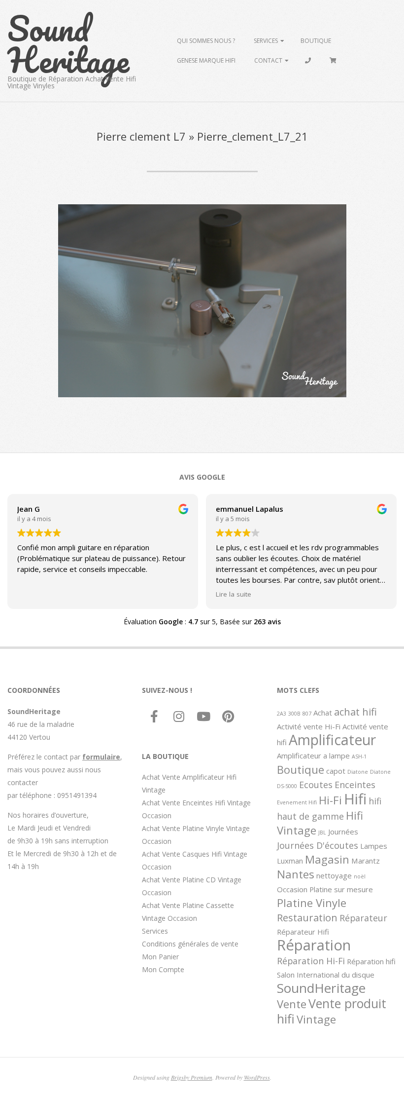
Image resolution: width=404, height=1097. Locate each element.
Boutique (316, 41)
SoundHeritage (321, 988)
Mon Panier (160, 956)
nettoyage (334, 875)
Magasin (327, 859)
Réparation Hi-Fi (311, 961)
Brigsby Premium (191, 1077)
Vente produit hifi (331, 1011)
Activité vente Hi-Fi (308, 726)
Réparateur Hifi (303, 932)
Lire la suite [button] (233, 594)
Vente (291, 1003)
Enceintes (355, 785)
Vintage (316, 1019)
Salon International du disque (325, 975)
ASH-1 (359, 756)
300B (294, 713)
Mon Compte (163, 969)
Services (266, 41)
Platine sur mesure (341, 889)
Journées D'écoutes (317, 845)
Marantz (365, 861)
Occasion (292, 889)
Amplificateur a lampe (313, 755)
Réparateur (363, 918)
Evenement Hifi (297, 802)
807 (307, 713)
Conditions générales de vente (190, 943)
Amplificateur (332, 739)
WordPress (257, 1077)
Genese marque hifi (206, 60)
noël (360, 876)
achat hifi (355, 712)
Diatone (357, 771)
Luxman (290, 861)
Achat (322, 713)
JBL (322, 832)
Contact (268, 60)
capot (335, 771)
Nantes (295, 874)
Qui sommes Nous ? (206, 41)
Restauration (307, 917)
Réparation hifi (371, 961)
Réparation (314, 945)
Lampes (373, 846)
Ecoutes (316, 785)
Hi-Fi (330, 800)
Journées (343, 831)
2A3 (281, 713)
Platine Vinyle (311, 902)
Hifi (355, 799)
